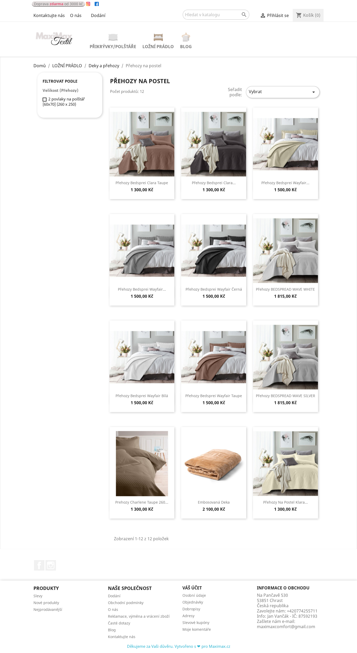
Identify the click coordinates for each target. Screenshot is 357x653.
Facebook (39, 565)
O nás (76, 15)
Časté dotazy (119, 623)
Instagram (50, 565)
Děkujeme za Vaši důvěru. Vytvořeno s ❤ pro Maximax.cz (178, 646)
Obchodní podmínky (125, 602)
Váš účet (192, 588)
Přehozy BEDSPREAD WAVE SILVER (285, 395)
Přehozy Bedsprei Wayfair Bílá (142, 395)
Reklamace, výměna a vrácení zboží (139, 616)
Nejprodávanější (47, 609)
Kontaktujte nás (49, 15)
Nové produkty (46, 602)
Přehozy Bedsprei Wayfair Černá (214, 289)
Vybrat (283, 92)
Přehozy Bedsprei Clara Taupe (142, 182)
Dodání (98, 15)
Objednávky (192, 602)
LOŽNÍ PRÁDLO (158, 46)
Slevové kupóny (195, 622)
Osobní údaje (194, 595)
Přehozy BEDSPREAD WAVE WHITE (285, 289)
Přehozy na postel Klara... (285, 502)
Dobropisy (191, 608)
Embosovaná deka (214, 502)
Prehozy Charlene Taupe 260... (141, 502)
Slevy (37, 595)
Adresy (188, 615)
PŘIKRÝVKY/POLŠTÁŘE (113, 46)
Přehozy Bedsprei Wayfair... (285, 182)
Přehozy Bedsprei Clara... (214, 182)
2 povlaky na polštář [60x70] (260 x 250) (64, 101)
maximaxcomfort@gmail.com (286, 626)
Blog (186, 46)
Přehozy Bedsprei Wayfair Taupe (213, 395)
